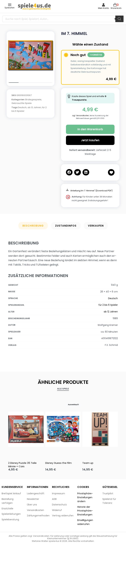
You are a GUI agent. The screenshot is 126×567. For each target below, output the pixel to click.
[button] (69, 172)
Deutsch (22, 107)
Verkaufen (96, 225)
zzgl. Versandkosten (80, 115)
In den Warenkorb (90, 129)
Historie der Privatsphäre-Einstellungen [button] (85, 510)
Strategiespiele (33, 99)
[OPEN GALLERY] (30, 55)
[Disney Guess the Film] (63, 429)
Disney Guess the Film (58, 463)
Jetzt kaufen (90, 140)
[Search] (119, 19)
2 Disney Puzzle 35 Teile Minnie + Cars (22, 464)
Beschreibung (33, 225)
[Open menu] (9, 4)
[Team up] (100, 429)
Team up (87, 463)
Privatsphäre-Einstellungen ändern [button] (85, 497)
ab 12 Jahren (34, 107)
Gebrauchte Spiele (21, 103)
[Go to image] (13, 82)
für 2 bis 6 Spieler (108, 305)
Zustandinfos (65, 225)
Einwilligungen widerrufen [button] (85, 522)
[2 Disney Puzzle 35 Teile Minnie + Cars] (26, 429)
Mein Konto (103, 8)
